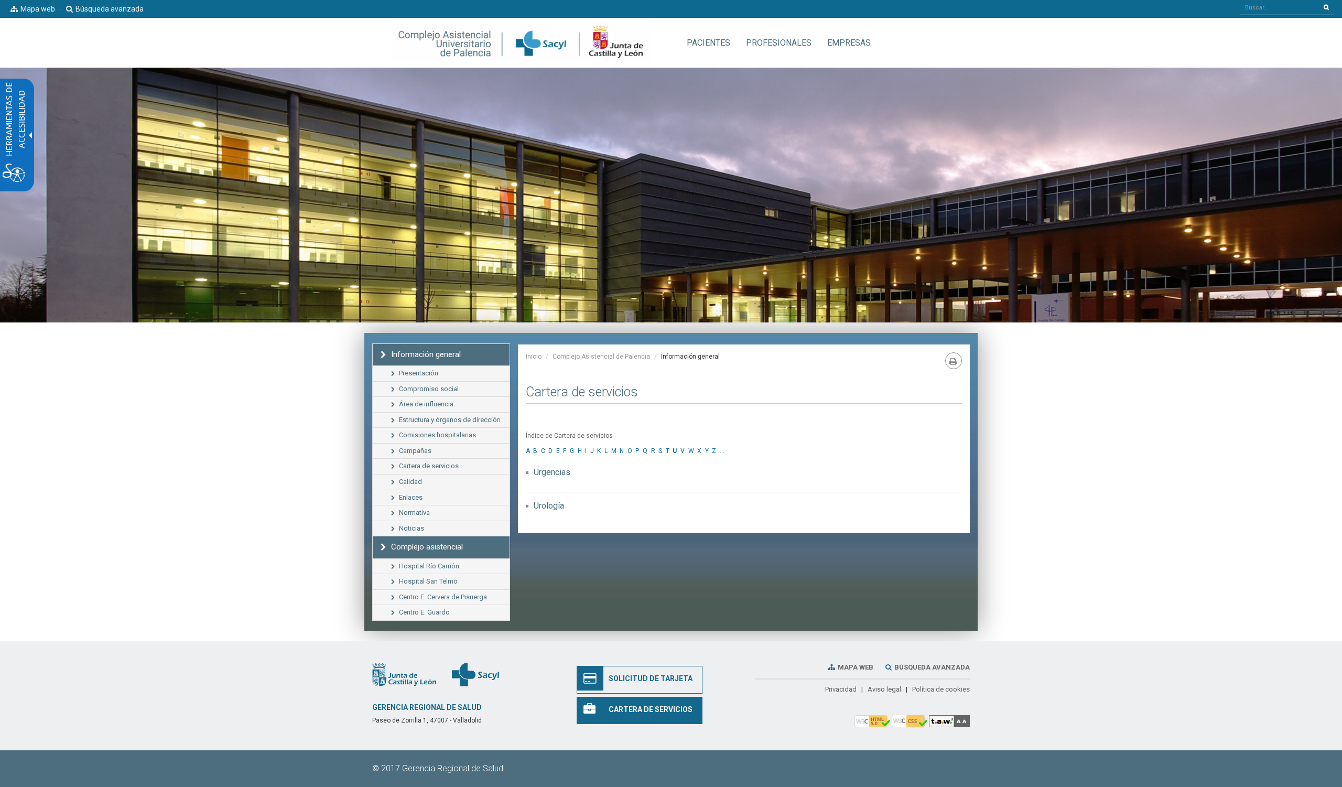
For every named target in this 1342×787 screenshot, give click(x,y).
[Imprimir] (953, 360)
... (722, 451)
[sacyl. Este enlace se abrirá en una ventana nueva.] (475, 674)
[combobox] (1279, 7)
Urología (549, 506)
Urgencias (552, 472)
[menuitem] (708, 43)
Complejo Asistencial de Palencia (601, 356)
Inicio (534, 356)
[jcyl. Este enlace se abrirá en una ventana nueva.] (404, 674)
